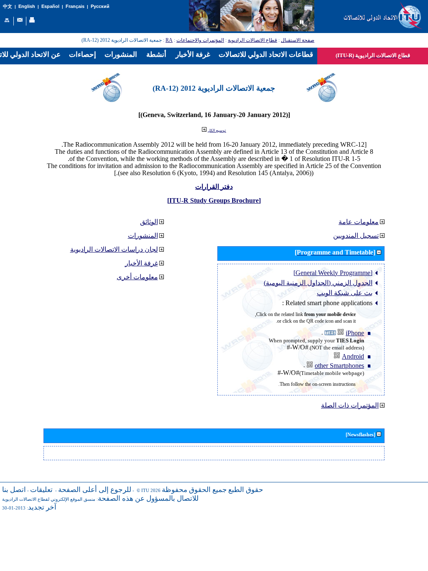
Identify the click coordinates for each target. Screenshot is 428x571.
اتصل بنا (14, 490)
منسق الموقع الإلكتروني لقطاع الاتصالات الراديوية (48, 499)
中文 (7, 6)
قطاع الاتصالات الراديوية (252, 40)
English (26, 6)
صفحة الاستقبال (297, 40)
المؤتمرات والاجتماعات (200, 40)
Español (50, 6)
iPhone (355, 332)
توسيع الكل (217, 130)
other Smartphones (339, 365)
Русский (100, 6)
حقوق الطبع (245, 490)
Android (353, 356)
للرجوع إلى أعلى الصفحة (94, 490)
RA (169, 40)
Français (75, 6)
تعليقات (41, 490)
